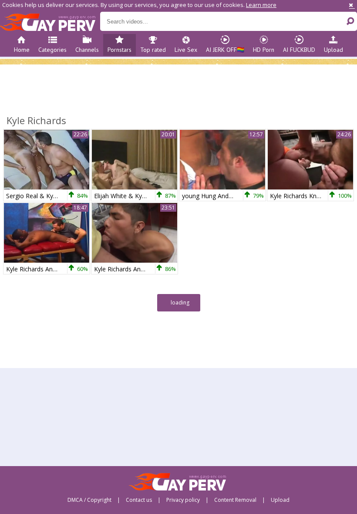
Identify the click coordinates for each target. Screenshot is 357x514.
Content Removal (235, 500)
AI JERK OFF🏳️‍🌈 (225, 50)
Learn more (261, 5)
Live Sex (186, 50)
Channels (87, 50)
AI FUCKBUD (299, 50)
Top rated (153, 50)
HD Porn (263, 50)
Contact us (139, 500)
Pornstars (119, 50)
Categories (52, 50)
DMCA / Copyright (89, 500)
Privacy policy (183, 500)
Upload (333, 50)
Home (22, 50)
